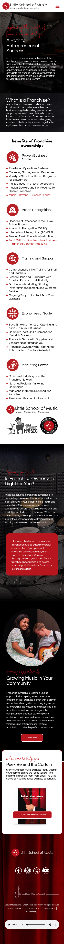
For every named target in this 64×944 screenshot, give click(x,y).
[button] (57, 6)
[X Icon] (36, 870)
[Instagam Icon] (27, 870)
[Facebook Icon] (18, 870)
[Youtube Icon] (45, 870)
